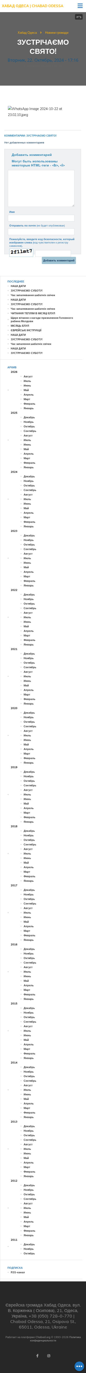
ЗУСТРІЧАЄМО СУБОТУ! (27, 290)
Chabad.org (43, 1337)
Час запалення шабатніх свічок (31, 344)
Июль (27, 381)
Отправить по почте (37, 225)
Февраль (29, 403)
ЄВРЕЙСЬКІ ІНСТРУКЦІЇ (26, 330)
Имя (12, 212)
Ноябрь (29, 422)
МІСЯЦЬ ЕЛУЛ (20, 325)
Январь (29, 408)
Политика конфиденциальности (55, 1338)
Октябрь (29, 426)
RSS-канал (18, 1272)
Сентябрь (30, 431)
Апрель (29, 394)
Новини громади (56, 32)
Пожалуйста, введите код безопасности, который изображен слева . (42, 242)
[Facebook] (37, 1355)
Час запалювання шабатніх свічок (33, 295)
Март (27, 399)
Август (28, 376)
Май (26, 390)
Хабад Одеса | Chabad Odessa (32, 6)
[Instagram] (48, 1355)
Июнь (27, 385)
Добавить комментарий (32, 155)
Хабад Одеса (27, 32)
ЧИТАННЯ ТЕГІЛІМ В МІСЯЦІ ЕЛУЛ (33, 313)
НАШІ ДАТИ (18, 286)
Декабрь (29, 417)
